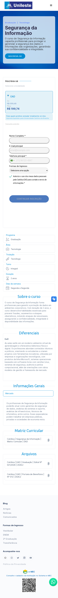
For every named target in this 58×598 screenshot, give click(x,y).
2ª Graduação (10, 539)
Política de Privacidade (14, 564)
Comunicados (10, 517)
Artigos (6, 509)
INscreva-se (15, 56)
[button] (51, 5)
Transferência (10, 543)
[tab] (28, 393)
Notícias (7, 513)
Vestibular (8, 530)
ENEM (6, 535)
